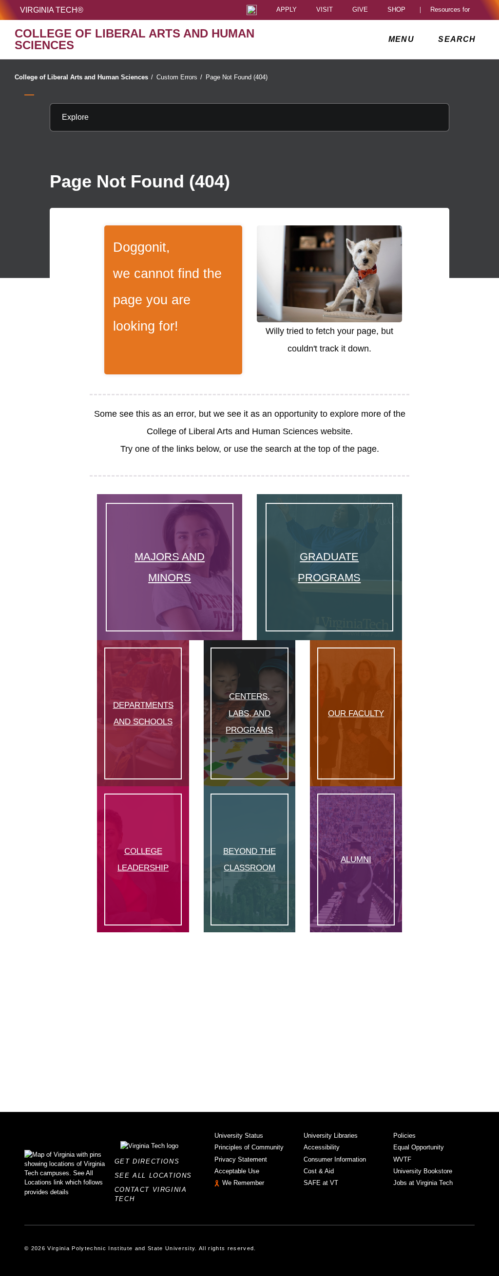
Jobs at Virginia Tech (423, 1182)
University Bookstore (422, 1171)
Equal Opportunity (418, 1147)
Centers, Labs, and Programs (249, 713)
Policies (404, 1135)
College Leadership (143, 859)
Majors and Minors (169, 567)
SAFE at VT (321, 1182)
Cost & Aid (319, 1171)
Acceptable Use (236, 1171)
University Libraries (331, 1135)
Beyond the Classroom (249, 859)
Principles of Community (249, 1147)
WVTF (402, 1159)
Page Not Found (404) (237, 77)
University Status (238, 1135)
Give (360, 10)
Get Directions (150, 1161)
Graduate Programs (329, 567)
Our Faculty (356, 713)
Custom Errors (179, 77)
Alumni (356, 859)
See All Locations (156, 1175)
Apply (286, 10)
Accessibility (322, 1147)
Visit (324, 10)
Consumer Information (335, 1159)
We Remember (243, 1182)
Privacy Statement (240, 1159)
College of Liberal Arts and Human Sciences (84, 77)
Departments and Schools (143, 713)
